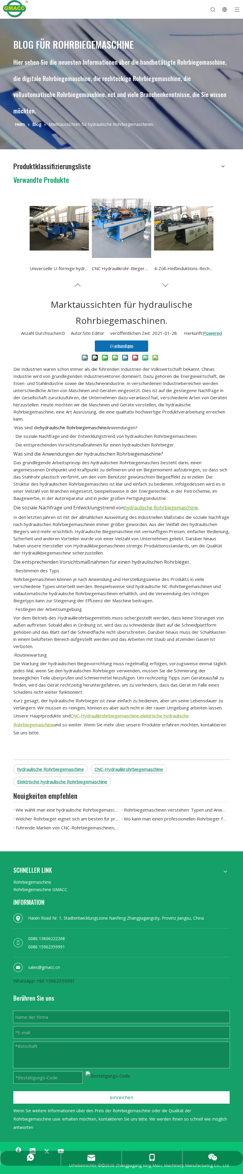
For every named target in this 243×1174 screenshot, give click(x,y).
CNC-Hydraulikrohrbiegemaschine (129, 769)
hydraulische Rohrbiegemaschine (50, 769)
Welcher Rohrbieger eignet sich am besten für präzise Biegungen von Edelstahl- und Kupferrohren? (67, 819)
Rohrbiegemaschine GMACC (40, 889)
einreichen (121, 1097)
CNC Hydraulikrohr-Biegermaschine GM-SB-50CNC (121, 268)
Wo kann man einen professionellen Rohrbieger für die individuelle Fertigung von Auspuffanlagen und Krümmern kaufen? (175, 819)
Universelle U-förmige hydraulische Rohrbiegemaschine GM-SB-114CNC (59, 268)
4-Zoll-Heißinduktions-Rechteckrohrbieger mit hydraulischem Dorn (183, 268)
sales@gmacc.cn (44, 967)
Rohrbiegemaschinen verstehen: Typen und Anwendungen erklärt (175, 810)
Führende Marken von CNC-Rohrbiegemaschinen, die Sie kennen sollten (67, 828)
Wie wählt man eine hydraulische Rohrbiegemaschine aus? (67, 810)
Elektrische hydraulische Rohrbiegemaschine (62, 782)
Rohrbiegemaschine (32, 882)
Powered (212, 333)
